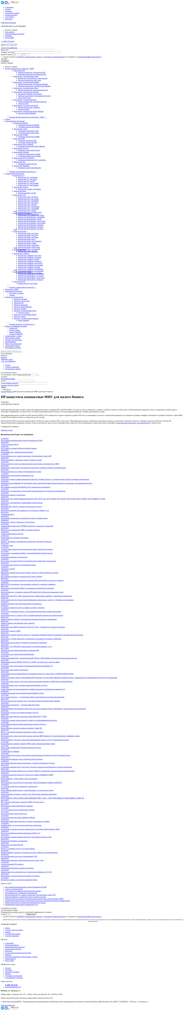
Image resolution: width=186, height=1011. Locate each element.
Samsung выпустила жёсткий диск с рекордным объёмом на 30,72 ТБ (26, 872)
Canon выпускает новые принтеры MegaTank (17, 654)
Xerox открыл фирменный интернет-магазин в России (21, 748)
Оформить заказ (7, 359)
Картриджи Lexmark (21, 152)
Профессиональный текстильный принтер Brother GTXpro (22, 693)
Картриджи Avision (21, 187)
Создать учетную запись (10, 385)
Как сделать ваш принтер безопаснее (14, 670)
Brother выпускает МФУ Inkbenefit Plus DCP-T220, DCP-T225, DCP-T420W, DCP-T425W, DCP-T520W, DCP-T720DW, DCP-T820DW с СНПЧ (53, 499)
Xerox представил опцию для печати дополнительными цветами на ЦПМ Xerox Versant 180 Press (36, 681)
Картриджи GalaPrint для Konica (30, 261)
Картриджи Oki (19, 162)
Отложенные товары (12, 369)
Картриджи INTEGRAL (22, 272)
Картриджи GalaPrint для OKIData (30, 269)
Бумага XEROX (15, 332)
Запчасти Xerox (23, 313)
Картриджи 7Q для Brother (28, 177)
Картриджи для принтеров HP (12, 845)
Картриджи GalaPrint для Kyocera (30, 263)
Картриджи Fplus (20, 231)
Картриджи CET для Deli (27, 205)
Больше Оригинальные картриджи (23, 172)
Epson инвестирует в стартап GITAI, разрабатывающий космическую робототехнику (32, 615)
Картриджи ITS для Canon (27, 283)
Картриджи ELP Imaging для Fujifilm (31, 217)
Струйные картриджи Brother (29, 127)
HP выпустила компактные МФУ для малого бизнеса (20, 530)
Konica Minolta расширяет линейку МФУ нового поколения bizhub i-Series (28, 744)
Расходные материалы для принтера (14, 557)
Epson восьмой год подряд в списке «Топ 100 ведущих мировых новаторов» (29, 794)
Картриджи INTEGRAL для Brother (31, 274)
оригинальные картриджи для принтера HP (133, 423)
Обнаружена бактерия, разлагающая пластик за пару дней (22, 860)
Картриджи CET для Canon (28, 203)
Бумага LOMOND (16, 334)
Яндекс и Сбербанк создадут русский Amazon (18, 849)
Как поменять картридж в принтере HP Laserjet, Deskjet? (21, 576)
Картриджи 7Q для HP (26, 181)
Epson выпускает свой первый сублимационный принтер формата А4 (26, 666)
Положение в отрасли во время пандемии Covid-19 (19, 713)
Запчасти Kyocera (24, 98)
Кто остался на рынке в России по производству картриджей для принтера (28, 561)
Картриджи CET (20, 195)
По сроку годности (16, 293)
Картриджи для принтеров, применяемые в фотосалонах (22, 503)
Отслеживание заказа (9, 375)
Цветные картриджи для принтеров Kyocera (34, 96)
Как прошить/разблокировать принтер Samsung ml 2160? (22, 440)
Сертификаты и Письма (14, 978)
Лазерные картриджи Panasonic (29, 168)
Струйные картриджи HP (27, 142)
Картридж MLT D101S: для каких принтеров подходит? (21, 506)
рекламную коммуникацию (55, 57)
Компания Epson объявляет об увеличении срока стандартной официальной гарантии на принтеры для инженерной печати (46, 483)
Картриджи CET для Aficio (28, 197)
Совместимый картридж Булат (12, 534)
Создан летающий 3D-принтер (12, 864)
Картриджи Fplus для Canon (28, 233)
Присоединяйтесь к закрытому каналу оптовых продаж (21, 460)
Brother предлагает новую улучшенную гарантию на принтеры (24, 643)
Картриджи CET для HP (27, 210)
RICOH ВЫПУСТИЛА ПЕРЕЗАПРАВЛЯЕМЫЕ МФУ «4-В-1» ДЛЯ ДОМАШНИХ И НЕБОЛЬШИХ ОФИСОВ (42, 798)
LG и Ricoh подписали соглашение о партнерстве (19, 786)
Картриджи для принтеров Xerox (26, 88)
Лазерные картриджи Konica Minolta (31, 146)
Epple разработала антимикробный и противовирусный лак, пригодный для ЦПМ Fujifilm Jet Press (37, 674)
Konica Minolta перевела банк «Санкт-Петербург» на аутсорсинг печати (27, 790)
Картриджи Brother (21, 123)
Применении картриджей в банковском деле (17, 475)
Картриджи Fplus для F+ (27, 239)
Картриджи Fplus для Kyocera (29, 247)
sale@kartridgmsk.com (13, 987)
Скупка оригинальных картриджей (18, 953)
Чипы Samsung (23, 320)
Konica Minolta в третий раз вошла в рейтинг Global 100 (21, 728)
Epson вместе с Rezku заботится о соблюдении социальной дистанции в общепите (31, 639)
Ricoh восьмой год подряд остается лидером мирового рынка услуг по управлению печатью (35, 740)
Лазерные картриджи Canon (28, 131)
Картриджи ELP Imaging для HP (30, 219)
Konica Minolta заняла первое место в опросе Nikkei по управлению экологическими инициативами (37, 771)
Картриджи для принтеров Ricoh (26, 105)
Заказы (7, 365)
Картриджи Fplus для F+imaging (29, 241)
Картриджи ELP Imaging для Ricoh (30, 225)
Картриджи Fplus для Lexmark (29, 249)
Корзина (4, 357)
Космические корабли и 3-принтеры (14, 841)
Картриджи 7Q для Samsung (28, 185)
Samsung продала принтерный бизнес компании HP (20, 650)
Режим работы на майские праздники (15, 538)
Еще (15, 211)
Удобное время (6, 54)
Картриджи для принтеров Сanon (26, 76)
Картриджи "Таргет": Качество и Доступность (18, 522)
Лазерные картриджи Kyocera (29, 150)
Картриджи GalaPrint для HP (28, 259)
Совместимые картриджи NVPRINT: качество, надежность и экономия (27, 526)
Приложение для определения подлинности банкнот (20, 876)
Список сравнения (12, 367)
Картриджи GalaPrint (21, 254)
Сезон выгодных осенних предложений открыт (18, 565)
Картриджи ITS (19, 281)
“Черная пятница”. (8, 514)
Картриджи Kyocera (21, 148)
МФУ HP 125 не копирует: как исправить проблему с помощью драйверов (28, 584)
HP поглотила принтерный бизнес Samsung (17, 806)
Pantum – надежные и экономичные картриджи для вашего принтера (26, 541)
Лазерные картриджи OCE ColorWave (32, 160)
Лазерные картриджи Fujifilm (29, 137)
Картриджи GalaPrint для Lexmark (30, 265)
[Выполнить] (38, 375)
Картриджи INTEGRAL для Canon (30, 276)
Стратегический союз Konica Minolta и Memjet (18, 817)
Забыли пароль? (12, 383)
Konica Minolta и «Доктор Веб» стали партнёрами (19, 779)
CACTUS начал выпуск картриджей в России (18, 810)
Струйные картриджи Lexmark (29, 156)
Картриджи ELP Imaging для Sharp (30, 227)
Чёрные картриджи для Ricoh (29, 107)
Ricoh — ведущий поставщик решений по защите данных (22, 732)
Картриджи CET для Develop (28, 207)
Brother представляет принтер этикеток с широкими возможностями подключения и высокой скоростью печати (42, 635)
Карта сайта (9, 961)
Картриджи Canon (20, 129)
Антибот (4, 59)
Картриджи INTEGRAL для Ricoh (30, 280)
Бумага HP (13, 328)
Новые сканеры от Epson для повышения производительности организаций (29, 619)
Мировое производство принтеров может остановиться (21, 604)
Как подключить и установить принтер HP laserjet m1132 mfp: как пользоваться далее (32, 592)
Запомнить (7, 390)
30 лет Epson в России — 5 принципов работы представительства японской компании (32, 697)
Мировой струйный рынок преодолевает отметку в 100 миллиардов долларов (29, 573)
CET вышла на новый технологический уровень (19, 448)
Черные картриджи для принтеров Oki (32, 102)
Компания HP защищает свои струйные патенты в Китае (22, 759)
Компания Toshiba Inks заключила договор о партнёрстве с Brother (25, 821)
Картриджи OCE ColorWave (24, 158)
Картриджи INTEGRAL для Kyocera (31, 278)
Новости (10, 392)
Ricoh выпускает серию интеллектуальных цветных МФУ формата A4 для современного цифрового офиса (40, 736)
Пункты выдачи (11, 15)
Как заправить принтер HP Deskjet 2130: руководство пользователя (25, 487)
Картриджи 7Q (19, 175)
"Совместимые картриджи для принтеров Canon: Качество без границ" (27, 549)
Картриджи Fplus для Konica (28, 245)
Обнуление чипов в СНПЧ (11, 631)
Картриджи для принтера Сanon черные (32, 78)
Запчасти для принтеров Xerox (25, 311)
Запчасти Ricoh (23, 109)
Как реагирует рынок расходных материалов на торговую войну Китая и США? (30, 829)
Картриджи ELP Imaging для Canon (31, 215)
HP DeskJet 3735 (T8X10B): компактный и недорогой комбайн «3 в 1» (26, 646)
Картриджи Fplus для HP (27, 243)
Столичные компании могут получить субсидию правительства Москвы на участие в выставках (36, 767)
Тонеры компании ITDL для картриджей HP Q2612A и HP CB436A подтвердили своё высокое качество (39, 658)
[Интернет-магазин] (8, 23)
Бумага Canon (14, 330)
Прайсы (8, 974)
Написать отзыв (7, 430)
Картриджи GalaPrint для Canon (29, 255)
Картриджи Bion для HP (27, 193)
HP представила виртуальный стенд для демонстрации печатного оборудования (30, 701)
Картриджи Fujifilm (21, 135)
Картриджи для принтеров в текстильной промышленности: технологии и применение (33, 491)
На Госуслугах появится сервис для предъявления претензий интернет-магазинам (31, 611)
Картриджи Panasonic (21, 166)
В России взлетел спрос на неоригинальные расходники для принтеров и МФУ (30, 464)
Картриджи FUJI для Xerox (28, 252)
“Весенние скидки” (8, 569)
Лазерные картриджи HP (27, 140)
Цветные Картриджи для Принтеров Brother (34, 86)
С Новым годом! (7, 545)
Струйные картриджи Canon (28, 133)
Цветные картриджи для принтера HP (32, 74)
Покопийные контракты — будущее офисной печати (20, 705)
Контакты (8, 19)
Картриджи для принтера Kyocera (26, 92)
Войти (3, 379)
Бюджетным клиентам (13, 949)
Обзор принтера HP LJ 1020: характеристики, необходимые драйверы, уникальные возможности (36, 596)
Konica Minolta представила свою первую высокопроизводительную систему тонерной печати (35, 755)
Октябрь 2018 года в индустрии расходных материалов (21, 825)
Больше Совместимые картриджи (22, 287)
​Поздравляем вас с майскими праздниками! (17, 452)
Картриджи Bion (20, 191)
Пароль (3, 383)
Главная (4, 392)
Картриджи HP (19, 70)
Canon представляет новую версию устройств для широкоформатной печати (29, 720)
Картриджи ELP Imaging (23, 213)
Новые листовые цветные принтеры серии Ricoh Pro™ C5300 (23, 716)
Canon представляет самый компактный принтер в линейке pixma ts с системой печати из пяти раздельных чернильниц (45, 479)
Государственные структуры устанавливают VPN (19, 856)
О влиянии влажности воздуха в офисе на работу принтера (22, 608)
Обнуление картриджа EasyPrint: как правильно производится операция (27, 588)
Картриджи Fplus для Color (28, 235)
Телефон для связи (7, 52)
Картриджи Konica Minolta (23, 144)
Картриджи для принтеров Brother (26, 82)
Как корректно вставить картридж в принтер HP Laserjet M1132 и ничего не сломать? (32, 580)
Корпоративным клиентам (15, 947)
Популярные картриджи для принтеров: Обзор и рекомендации (24, 518)
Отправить (5, 61)
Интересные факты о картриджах (13, 495)
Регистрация (10, 379)
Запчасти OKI (23, 104)
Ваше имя (4, 50)
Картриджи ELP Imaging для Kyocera (31, 221)
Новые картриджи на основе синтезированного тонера (21, 472)
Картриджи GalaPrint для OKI (29, 267)
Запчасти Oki (18, 303)
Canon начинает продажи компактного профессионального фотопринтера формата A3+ (33, 689)
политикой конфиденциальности (89, 57)
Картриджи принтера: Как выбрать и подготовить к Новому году (25, 510)
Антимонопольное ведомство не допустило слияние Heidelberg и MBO (27, 775)
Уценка (12, 295)
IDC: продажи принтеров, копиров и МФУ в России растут (22, 802)
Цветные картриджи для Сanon (29, 80)
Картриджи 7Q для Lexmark (28, 183)
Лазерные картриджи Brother (28, 125)
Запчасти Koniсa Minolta (27, 113)
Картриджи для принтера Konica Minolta (28, 111)
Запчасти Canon (19, 316)
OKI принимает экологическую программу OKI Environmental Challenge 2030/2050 (31, 782)
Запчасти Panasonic (21, 305)
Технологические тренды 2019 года (14, 814)
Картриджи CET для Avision (28, 199)
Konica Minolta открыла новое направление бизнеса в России (23, 724)
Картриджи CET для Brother (28, 201)
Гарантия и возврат (12, 13)
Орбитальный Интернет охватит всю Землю (17, 868)
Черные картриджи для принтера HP (31, 72)
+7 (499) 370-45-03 (7, 41)
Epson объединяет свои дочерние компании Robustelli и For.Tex (24, 685)
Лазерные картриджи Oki (27, 164)
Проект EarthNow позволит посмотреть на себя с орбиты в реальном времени (29, 852)
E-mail (3, 381)
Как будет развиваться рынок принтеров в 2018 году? (20, 833)
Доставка (8, 11)
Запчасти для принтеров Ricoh (25, 315)
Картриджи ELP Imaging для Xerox (31, 229)
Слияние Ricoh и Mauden (10, 751)
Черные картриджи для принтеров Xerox (33, 90)
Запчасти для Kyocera (22, 301)
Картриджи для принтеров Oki (25, 100)
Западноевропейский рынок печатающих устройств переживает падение (28, 763)
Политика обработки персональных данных (21, 957)
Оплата (8, 9)
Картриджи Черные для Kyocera (30, 94)
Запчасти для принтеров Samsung (26, 318)
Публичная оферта (12, 945)
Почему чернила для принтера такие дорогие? (18, 623)
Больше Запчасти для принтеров (22, 324)
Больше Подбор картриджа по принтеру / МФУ (27, 117)
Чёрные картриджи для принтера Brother (33, 84)
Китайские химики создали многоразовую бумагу (19, 880)
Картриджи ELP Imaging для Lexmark (31, 223)
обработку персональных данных (29, 57)
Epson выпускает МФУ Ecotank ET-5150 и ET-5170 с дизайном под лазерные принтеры (33, 627)
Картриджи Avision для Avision (29, 189)
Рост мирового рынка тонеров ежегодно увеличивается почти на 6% (26, 837)
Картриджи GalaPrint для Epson (29, 257)
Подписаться (31, 914)
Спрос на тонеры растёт (10, 444)
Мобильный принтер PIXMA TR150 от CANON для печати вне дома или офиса (30, 662)
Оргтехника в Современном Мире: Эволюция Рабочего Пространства (27, 553)
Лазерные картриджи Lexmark (29, 154)
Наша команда (10, 959)
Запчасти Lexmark (20, 299)
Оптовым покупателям (13, 976)
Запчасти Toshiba (20, 309)
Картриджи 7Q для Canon (27, 179)
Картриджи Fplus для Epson (28, 237)
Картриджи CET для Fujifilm (28, 208)
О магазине (9, 7)
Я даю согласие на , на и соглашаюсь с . (52, 57)
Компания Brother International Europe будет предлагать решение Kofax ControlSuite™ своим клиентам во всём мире (43, 709)
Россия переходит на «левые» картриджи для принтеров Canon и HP (26, 456)
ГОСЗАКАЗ (9, 17)
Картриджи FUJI (20, 250)
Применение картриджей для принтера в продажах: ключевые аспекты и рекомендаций (33, 468)
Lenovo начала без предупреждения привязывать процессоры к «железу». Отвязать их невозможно (37, 600)
